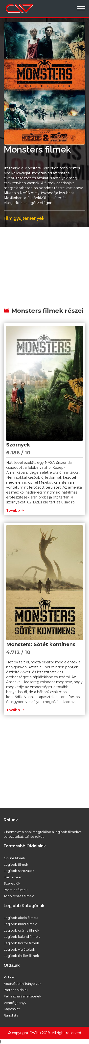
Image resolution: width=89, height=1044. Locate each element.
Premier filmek (16, 890)
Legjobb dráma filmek (21, 930)
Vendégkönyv (15, 1003)
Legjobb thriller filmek (21, 956)
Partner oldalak (16, 990)
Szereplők (12, 883)
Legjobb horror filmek (21, 943)
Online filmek (14, 858)
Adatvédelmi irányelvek (23, 984)
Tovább (13, 510)
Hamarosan (13, 877)
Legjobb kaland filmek (22, 937)
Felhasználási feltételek (22, 996)
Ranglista (11, 1015)
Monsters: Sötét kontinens (40, 644)
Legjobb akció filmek (21, 918)
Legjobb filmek (16, 864)
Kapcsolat (12, 1009)
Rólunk (9, 977)
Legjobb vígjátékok (19, 949)
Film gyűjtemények (24, 218)
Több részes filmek (19, 896)
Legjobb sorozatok (19, 871)
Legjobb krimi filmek (20, 924)
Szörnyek (18, 445)
